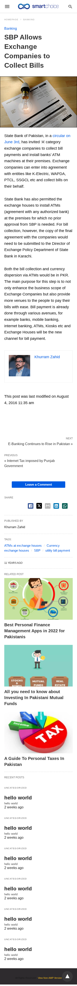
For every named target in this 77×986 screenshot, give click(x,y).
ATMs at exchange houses (23, 545)
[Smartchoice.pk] (38, 6)
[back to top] (67, 976)
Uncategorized (15, 788)
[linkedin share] (56, 506)
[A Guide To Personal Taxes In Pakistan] (38, 732)
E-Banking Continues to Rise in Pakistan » (40, 443)
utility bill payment (57, 550)
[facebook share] (30, 506)
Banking (29, 19)
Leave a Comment (38, 484)
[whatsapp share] (65, 506)
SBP (37, 550)
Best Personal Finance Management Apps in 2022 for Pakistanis (34, 630)
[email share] (47, 506)
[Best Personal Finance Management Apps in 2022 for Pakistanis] (38, 599)
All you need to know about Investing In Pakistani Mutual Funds (34, 697)
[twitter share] (39, 506)
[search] (70, 6)
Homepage (11, 19)
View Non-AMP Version (50, 978)
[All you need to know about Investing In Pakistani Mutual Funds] (38, 666)
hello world (18, 797)
